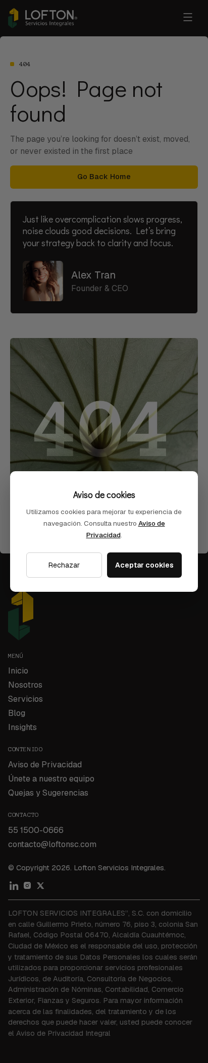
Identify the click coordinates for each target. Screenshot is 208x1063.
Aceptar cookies (144, 565)
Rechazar (64, 565)
